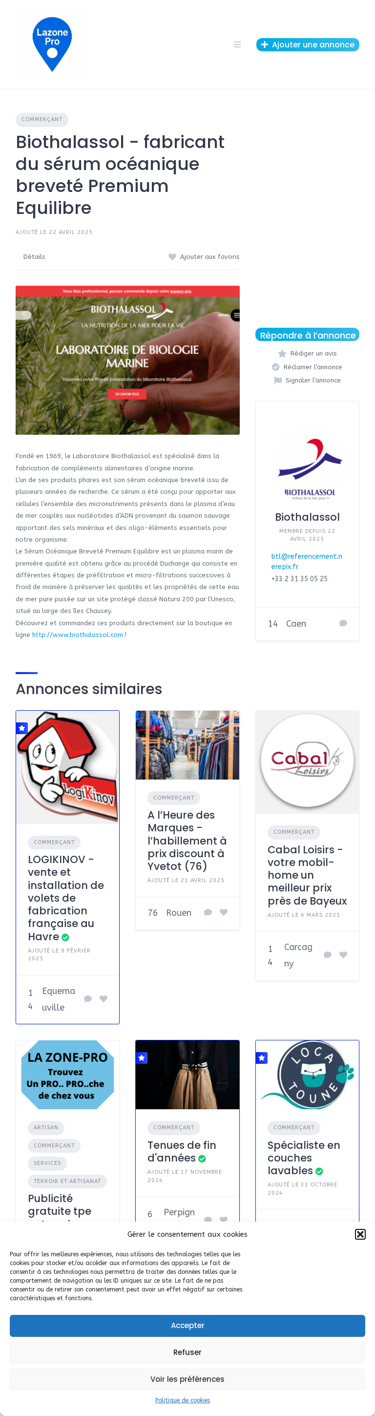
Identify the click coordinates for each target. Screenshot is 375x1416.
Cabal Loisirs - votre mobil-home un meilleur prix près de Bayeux (307, 875)
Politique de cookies (182, 1400)
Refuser (187, 1352)
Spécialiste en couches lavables (304, 1158)
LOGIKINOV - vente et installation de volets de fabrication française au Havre (66, 898)
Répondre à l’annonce (308, 335)
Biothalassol (307, 517)
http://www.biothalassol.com (77, 634)
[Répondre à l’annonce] (88, 1000)
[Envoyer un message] (343, 624)
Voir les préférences (187, 1379)
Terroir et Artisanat (67, 1181)
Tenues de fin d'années (181, 1151)
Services (47, 1163)
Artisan (46, 1127)
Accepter (188, 1325)
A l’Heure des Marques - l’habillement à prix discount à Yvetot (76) (187, 840)
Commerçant (41, 119)
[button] (360, 1234)
